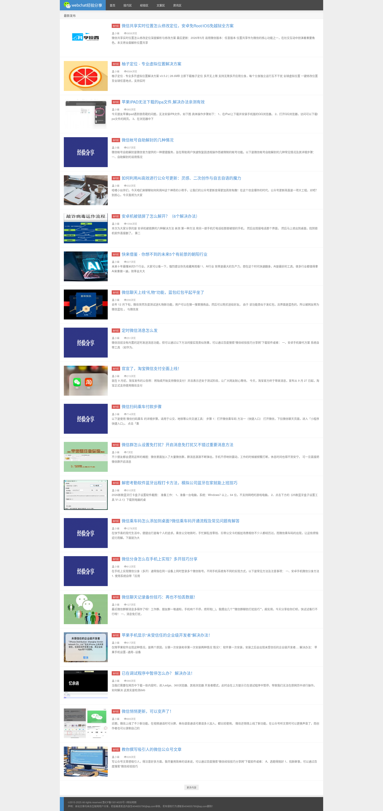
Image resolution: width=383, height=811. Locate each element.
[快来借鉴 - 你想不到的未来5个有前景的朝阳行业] (86, 266)
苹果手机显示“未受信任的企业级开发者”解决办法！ (167, 635)
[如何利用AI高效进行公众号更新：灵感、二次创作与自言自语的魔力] (86, 190)
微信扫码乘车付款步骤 (142, 406)
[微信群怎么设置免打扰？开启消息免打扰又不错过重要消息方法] (86, 457)
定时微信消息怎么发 (140, 330)
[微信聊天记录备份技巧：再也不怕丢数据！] (86, 609)
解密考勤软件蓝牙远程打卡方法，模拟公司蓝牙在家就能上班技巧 (179, 483)
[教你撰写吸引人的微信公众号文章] (86, 762)
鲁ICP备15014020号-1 (114, 802)
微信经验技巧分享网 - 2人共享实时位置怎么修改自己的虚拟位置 (83, 5)
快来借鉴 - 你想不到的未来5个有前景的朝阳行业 (164, 254)
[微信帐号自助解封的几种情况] (86, 152)
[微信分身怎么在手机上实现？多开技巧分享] (86, 571)
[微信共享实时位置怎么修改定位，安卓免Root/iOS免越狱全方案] (86, 38)
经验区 (144, 5)
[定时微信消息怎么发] (86, 343)
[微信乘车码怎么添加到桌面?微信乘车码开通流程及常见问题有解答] (86, 533)
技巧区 (127, 5)
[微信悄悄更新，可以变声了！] (86, 723)
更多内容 (191, 787)
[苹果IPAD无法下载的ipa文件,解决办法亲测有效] (86, 114)
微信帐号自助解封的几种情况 (148, 140)
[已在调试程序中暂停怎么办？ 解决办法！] (86, 685)
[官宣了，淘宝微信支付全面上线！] (86, 381)
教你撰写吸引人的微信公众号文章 (152, 749)
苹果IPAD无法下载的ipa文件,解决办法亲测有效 (163, 102)
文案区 (161, 5)
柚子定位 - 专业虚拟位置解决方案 (151, 64)
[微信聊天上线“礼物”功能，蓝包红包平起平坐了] (86, 304)
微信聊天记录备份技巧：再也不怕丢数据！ (159, 597)
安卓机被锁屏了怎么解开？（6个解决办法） (161, 216)
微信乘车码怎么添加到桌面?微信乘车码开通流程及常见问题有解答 (181, 521)
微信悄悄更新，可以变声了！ (148, 711)
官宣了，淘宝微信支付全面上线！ (152, 368)
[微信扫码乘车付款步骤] (86, 419)
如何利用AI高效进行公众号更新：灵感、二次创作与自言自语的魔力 (181, 178)
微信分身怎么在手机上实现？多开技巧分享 (159, 559)
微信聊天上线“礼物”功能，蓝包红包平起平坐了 (163, 292)
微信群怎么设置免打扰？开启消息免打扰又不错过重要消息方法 (177, 444)
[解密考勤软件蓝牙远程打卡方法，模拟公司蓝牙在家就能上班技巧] (86, 495)
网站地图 (131, 802)
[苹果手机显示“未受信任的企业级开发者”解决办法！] (86, 647)
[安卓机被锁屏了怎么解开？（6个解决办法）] (86, 228)
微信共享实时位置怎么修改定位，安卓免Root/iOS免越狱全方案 (178, 26)
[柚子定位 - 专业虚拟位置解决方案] (86, 76)
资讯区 (177, 5)
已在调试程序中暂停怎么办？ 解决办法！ (158, 673)
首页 (112, 5)
